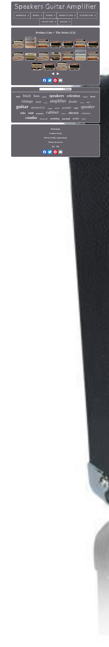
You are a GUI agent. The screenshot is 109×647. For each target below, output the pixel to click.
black (27, 96)
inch (88, 102)
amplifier (58, 100)
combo (31, 117)
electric (74, 113)
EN (53, 146)
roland (50, 108)
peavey (44, 97)
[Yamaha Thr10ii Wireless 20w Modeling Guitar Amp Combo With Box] (30, 57)
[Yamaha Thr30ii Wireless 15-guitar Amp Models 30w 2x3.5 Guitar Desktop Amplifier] (80, 55)
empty (85, 97)
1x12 (38, 101)
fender (73, 101)
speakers (56, 95)
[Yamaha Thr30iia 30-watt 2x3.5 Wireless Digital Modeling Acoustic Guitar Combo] (55, 56)
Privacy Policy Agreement (55, 138)
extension (39, 114)
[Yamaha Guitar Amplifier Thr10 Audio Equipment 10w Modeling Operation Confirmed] (30, 42)
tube (23, 113)
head (92, 96)
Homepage (55, 129)
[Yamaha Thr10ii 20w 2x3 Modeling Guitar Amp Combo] (43, 44)
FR (57, 146)
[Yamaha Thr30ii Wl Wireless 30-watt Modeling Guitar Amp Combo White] (18, 44)
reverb (57, 108)
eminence (86, 113)
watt (30, 113)
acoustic (38, 107)
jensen (82, 102)
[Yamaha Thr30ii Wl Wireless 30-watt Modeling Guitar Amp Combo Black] (55, 45)
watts (76, 108)
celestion (73, 96)
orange (45, 102)
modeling (54, 118)
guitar (22, 106)
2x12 (84, 119)
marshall (66, 119)
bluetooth (44, 119)
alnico (63, 114)
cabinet (52, 112)
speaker (88, 106)
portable (66, 107)
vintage (27, 101)
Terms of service (55, 142)
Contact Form (55, 133)
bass (36, 96)
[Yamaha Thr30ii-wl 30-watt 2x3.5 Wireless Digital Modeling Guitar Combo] (37, 66)
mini (18, 96)
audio (76, 118)
